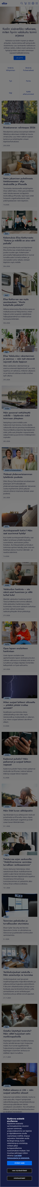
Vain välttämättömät (19, 1171)
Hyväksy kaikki (20, 1163)
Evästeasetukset (19, 1178)
